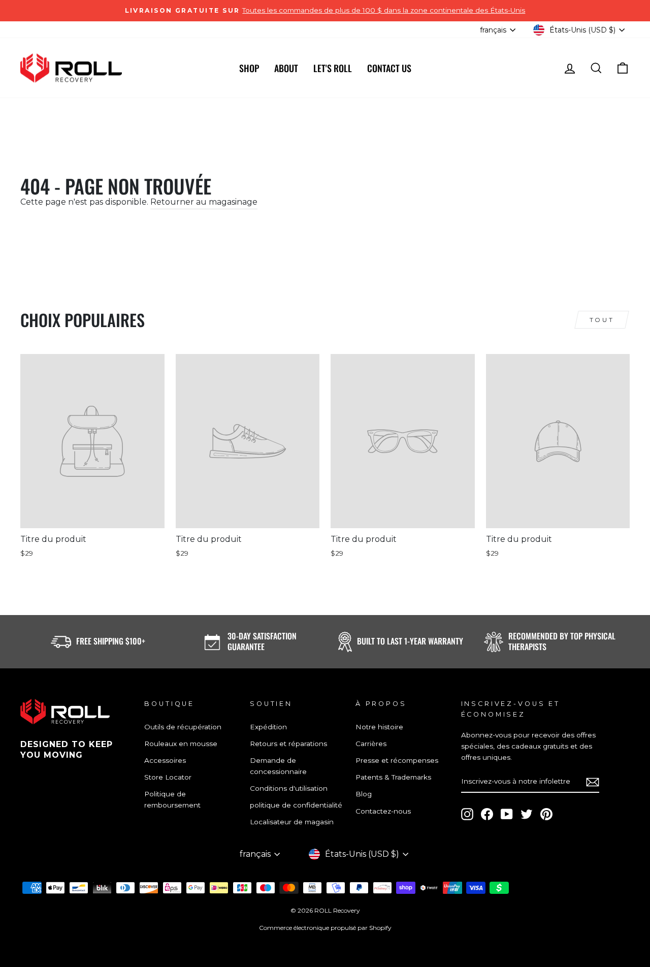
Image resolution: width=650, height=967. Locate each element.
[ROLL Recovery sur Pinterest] (546, 814)
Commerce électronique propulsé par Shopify (325, 927)
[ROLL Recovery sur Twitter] (527, 814)
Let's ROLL (332, 68)
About (286, 68)
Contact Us (389, 68)
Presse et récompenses (396, 760)
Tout (602, 320)
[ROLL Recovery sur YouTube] (507, 814)
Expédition (268, 727)
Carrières (370, 743)
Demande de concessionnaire (278, 766)
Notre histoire (379, 727)
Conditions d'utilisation (289, 788)
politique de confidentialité (296, 805)
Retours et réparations (288, 743)
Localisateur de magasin (292, 822)
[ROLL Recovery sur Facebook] (487, 814)
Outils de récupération (182, 727)
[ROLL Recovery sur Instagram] (467, 814)
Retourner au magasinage (203, 202)
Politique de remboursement (172, 799)
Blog (363, 794)
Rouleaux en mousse (180, 743)
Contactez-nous (383, 811)
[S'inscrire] (592, 782)
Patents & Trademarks (393, 777)
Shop (249, 68)
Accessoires (165, 760)
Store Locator (167, 777)
